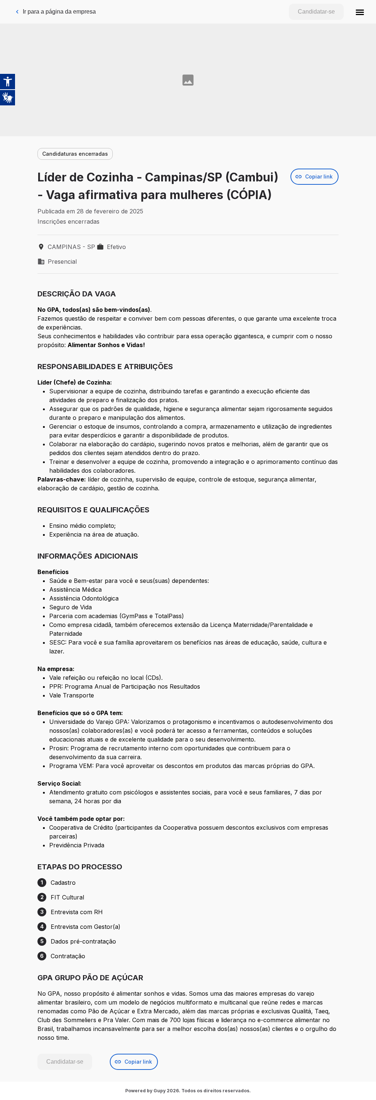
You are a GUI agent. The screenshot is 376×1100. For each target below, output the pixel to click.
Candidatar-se (316, 11)
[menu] (360, 12)
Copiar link (319, 176)
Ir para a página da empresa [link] (59, 11)
